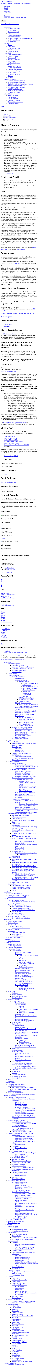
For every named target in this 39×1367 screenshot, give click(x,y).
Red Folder (22, 1011)
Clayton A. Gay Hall (25, 962)
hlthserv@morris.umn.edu (8, 371)
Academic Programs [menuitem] (14, 28)
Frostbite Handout (24, 1042)
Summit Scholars (20, 1144)
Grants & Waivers (17, 926)
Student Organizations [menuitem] (14, 67)
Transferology (26, 691)
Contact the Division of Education (25, 768)
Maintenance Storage (18, 1330)
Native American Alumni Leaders (21, 1161)
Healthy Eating (16, 1048)
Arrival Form (19, 1184)
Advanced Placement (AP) (15, 893)
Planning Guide (19, 848)
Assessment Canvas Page (19, 670)
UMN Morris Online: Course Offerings (23, 869)
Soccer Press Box (17, 1350)
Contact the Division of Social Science (26, 812)
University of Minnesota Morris (10, 24)
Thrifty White (8, 324)
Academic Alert (19, 678)
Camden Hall (15, 1311)
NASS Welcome (20, 1154)
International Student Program (16, 1180)
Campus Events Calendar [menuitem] (15, 69)
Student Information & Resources (28, 704)
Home (6, 114)
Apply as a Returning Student (16, 915)
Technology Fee (16, 1078)
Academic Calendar (6, 622)
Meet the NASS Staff (21, 1156)
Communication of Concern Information (26, 766)
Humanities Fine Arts (18, 1324)
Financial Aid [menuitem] (12, 58)
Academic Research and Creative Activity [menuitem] (20, 38)
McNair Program (16, 755)
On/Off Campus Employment (23, 1197)
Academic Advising (21, 680)
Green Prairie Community (26, 963)
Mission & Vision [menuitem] (13, 95)
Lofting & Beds (23, 986)
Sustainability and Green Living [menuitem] (17, 82)
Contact (3, 525)
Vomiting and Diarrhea (25, 1043)
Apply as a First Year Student (16, 916)
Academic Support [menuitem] (13, 32)
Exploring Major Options (26, 699)
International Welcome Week (23, 1187)
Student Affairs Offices (18, 1157)
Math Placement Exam (14, 1091)
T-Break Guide (16, 1071)
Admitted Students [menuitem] (13, 50)
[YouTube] (19, 583)
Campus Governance (14, 1270)
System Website (5, 629)
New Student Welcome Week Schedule (23, 1087)
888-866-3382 (11, 569)
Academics (7, 662)
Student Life (7, 116)
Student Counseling (20, 1004)
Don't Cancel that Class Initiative (24, 714)
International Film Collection (23, 729)
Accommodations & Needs (23, 973)
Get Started (15, 993)
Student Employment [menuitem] (14, 63)
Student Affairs (16, 1268)
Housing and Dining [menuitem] (14, 71)
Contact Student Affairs (18, 1179)
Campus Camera (16, 1298)
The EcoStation (19, 1125)
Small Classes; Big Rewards (20, 738)
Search (3, 20)
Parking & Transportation (8, 594)
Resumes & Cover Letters (26, 719)
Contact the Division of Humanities (25, 776)
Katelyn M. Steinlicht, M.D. (12, 443)
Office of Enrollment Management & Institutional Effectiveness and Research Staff (26, 1263)
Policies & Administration (15, 1299)
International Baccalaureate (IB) (17, 897)
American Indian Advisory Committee (22, 1167)
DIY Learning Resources (22, 712)
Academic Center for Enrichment (21, 753)
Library (3, 615)
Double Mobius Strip (21, 1291)
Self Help (21, 1007)
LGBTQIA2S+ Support (15, 1219)
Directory (3, 612)
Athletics (3, 620)
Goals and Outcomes (18, 1159)
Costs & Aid (7, 919)
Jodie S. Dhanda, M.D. (11, 440)
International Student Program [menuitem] (16, 87)
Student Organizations (14, 946)
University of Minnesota (18, 656)
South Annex (15, 1351)
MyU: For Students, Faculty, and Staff (15, 17)
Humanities (15, 1325)
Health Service (19, 1025)
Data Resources (19, 1260)
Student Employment (14, 937)
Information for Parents (21, 1019)
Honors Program (16, 747)
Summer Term (12, 884)
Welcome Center (16, 1360)
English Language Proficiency (20, 908)
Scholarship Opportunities (19, 996)
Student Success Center (18, 677)
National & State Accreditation (24, 765)
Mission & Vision (13, 1226)
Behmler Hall (15, 1306)
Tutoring (17, 709)
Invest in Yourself (17, 994)
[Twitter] (19, 581)
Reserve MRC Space (21, 1148)
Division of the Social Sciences (20, 799)
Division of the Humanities (19, 769)
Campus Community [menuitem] (10, 79)
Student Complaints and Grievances (25, 1047)
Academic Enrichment (14, 742)
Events (3, 617)
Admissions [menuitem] (7, 43)
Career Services (19, 716)
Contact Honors (19, 752)
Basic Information (20, 737)
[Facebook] (19, 579)
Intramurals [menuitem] (11, 77)
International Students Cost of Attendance (23, 910)
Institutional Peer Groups (22, 1258)
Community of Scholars (18, 932)
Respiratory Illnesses (21, 1030)
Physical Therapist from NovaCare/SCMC (16, 445)
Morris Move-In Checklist (26, 988)
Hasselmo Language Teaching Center (22, 727)
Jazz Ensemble (16, 825)
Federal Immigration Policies (23, 1213)
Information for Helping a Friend (24, 1020)
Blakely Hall (22, 965)
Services (21, 1006)
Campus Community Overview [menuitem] (17, 81)
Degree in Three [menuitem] (12, 30)
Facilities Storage (16, 1319)
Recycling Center (17, 1338)
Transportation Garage (18, 1358)
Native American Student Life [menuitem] (16, 85)
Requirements (19, 750)
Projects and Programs (21, 1107)
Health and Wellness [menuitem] (14, 74)
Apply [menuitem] (10, 45)
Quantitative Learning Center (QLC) (25, 711)
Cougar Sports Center (18, 1314)
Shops (13, 1348)
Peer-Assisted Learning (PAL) (24, 707)
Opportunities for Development (24, 1139)
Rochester (7, 11)
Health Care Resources (21, 1038)
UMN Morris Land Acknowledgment (22, 1239)
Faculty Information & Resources (28, 706)
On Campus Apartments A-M (20, 1335)
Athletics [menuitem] (10, 76)
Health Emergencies (6, 317)
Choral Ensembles (17, 818)
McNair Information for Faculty (24, 758)
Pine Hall (21, 959)
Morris (6, 9)
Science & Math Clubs (25, 791)
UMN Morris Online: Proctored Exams (26, 877)
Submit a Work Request (22, 975)
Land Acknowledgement (8, 598)
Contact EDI (15, 1149)
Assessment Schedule (18, 665)
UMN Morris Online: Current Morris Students (25, 867)
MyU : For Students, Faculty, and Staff (15, 652)
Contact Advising (24, 701)
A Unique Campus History (19, 1234)
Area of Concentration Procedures (21, 885)
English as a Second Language (24, 774)
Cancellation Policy (17, 998)
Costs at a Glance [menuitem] (13, 56)
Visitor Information (13, 1304)
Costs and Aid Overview (15, 921)
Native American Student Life (23, 1138)
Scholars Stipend (16, 934)
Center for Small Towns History (24, 1113)
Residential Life (16, 950)
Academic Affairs (17, 1250)
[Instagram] (19, 584)
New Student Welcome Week (16, 1086)
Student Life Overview (14, 944)
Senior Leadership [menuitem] (13, 98)
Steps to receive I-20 (17, 911)
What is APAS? (26, 693)
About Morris (5, 596)
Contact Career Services (26, 725)
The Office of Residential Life (23, 983)
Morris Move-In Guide (21, 985)
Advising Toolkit (24, 681)
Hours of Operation (17, 1296)
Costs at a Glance (13, 923)
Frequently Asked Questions (23, 735)
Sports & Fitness (16, 1022)
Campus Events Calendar (15, 947)
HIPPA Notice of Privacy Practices (25, 1045)
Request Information (14, 941)
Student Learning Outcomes (20, 1231)
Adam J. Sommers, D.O (11, 438)
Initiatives (18, 1055)
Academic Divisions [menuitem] (14, 36)
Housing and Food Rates (22, 968)
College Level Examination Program (18, 895)
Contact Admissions (6, 572)
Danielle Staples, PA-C (11, 456)
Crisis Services (19, 1014)
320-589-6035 (9, 568)
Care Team (15, 1177)
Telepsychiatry (8, 173)
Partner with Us (19, 1102)
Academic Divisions (14, 761)
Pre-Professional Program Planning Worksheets (29, 689)
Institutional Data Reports (22, 1257)
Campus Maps (5, 593)
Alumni (3, 618)
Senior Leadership (13, 1241)
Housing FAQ (19, 978)
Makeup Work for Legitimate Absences (14, 422)
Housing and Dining (14, 949)
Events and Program (21, 1200)
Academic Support (13, 675)
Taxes (17, 1201)
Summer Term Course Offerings (21, 887)
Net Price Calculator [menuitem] (14, 59)
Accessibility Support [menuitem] (14, 92)
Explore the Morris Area (18, 1283)
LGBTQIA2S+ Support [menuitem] (15, 89)
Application (18, 748)
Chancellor (15, 1242)
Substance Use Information (23, 1060)
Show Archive (16, 856)
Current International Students (20, 1192)
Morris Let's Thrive (20, 1003)
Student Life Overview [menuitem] (14, 66)
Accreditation (15, 1228)
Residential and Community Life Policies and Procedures (24, 971)
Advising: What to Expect (26, 698)
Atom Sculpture (19, 1288)
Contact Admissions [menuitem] (13, 51)
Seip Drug (7, 326)
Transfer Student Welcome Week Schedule (24, 1089)
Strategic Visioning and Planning (24, 1247)
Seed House (15, 1347)
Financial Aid (12, 924)
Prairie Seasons (19, 1286)
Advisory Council (20, 1112)
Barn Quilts (18, 1289)
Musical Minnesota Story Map (24, 1115)
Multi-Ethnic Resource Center (20, 1332)
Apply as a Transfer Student (16, 900)
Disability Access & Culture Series (25, 1141)
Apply (6, 898)
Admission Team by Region (16, 1364)
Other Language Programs (22, 773)
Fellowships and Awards (19, 817)
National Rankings (17, 1236)
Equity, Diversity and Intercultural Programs (20, 1133)
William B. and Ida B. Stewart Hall (22, 1361)
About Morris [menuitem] (8, 94)
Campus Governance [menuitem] (14, 100)
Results (14, 890)
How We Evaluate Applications (21, 918)
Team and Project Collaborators (21, 888)
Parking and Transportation (19, 1280)
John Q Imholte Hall (17, 1327)
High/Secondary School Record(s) (21, 906)
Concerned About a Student (19, 1172)
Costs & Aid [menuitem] (7, 53)
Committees (15, 1069)
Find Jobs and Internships (26, 717)
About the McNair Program (23, 756)
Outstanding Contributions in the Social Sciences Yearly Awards (28, 804)
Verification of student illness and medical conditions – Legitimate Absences (23, 1302)
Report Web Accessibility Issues (17, 659)
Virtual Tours (15, 1278)
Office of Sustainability (18, 1130)
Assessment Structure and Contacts (22, 668)
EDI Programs (16, 1135)
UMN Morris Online (14, 857)
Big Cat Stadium (16, 1307)
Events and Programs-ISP (19, 1218)
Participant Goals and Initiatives (28, 1109)
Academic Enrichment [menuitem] (14, 35)
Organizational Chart (18, 1275)
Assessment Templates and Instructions (23, 667)
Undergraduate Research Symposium (26, 853)
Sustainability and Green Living (17, 1120)
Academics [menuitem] (7, 27)
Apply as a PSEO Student (15, 913)
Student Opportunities (18, 851)
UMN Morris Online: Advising (24, 875)
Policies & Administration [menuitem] (15, 102)
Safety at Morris (16, 1061)
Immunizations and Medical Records (25, 1029)
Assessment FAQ (17, 672)
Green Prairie (15, 1320)
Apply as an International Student (17, 905)
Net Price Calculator (14, 929)
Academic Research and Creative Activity (20, 813)
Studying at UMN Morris (22, 1190)
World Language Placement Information (23, 1094)
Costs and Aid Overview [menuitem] (15, 54)
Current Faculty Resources (22, 771)
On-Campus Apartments (26, 967)
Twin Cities (7, 12)
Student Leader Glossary (19, 1076)
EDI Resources (16, 1146)
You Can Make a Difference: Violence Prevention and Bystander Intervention (26, 1067)
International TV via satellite (23, 730)
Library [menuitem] (10, 33)
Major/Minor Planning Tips (30, 686)
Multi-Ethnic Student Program (16, 1221)
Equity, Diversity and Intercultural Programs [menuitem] (20, 84)
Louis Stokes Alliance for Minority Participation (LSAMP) (25, 793)
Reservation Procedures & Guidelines (26, 732)
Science (14, 1345)
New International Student (19, 1182)
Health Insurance (20, 1027)
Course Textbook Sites (21, 734)
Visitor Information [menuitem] (13, 103)
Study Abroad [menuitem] (12, 72)
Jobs (2, 613)
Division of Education (18, 763)
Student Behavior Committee (23, 1063)
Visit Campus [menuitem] (12, 46)
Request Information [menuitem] (14, 48)
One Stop (7, 16)
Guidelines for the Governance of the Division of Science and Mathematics (28, 787)
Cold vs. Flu (22, 1040)
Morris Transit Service (9, 334)
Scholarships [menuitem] (11, 61)
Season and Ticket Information (20, 815)
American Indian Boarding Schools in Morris (24, 1237)
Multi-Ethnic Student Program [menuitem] (16, 90)
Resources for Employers (26, 722)
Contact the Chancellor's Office (24, 1249)
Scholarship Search (17, 936)
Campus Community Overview (17, 1097)
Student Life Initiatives (18, 1164)
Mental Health (16, 1001)
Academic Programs (14, 663)
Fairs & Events (23, 721)
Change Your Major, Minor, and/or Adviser (30, 684)
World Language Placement (27, 695)
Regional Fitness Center (18, 1340)
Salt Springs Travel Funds (19, 1166)
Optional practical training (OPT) (24, 1195)
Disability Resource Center (23, 703)
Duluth (6, 8)
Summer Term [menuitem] (12, 41)
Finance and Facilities (18, 1267)
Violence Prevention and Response (22, 1065)
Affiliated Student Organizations (24, 1136)
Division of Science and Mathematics (22, 778)
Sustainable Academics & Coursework (26, 1123)
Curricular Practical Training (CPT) (25, 1193)
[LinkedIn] (19, 586)
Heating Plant (15, 1322)
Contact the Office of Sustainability (22, 1131)
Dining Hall (15, 1317)
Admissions (7, 892)
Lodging (10, 1276)
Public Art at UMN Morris (19, 1285)
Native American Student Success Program (24, 1153)
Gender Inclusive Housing (22, 980)
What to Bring (23, 990)
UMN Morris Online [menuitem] (14, 40)
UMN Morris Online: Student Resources (23, 874)
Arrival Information (20, 1185)
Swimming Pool (16, 1356)
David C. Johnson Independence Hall (22, 1316)
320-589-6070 (20, 249)
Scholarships (11, 931)
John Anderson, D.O (10, 436)
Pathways (14, 1143)
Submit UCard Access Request (24, 976)
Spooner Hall (22, 960)
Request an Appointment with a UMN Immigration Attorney (26, 1215)
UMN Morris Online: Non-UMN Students (24, 866)
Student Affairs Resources (19, 1174)
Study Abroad (12, 991)
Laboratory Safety (24, 781)
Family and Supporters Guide (16, 1084)
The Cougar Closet (24, 724)
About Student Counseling (26, 1012)
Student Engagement (21, 1105)
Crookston (7, 6)
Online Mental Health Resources (28, 1009)
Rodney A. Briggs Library (19, 1342)
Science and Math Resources (23, 779)
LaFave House (16, 1329)
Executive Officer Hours (19, 1074)
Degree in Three (12, 673)
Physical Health (8, 119)
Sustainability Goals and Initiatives (21, 1122)
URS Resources (23, 854)
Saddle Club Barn (17, 1343)
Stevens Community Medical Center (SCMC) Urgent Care (17, 313)
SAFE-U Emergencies (7, 605)
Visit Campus (8, 939)
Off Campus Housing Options (23, 981)
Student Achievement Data (19, 1229)
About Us (18, 1255)
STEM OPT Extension (21, 1198)
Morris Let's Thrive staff (22, 1053)
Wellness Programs (17, 1050)
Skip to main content (7, 1)
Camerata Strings (16, 823)
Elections (14, 1073)
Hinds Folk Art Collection (22, 807)
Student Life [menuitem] (7, 64)
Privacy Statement (5, 659)
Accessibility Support (14, 1223)
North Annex (15, 1333)
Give (2, 644)
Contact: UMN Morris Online (20, 882)
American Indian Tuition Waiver (21, 928)
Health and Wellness (10, 117)
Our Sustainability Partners (19, 1126)
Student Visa (18, 1188)
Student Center (16, 1355)
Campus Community (10, 1095)
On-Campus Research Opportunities (22, 836)
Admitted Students (9, 1082)
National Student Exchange (19, 760)
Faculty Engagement (21, 1104)
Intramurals (11, 1081)
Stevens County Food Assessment (25, 1110)
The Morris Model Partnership (24, 1128)
